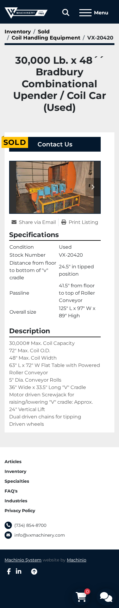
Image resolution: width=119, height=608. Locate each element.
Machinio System (23, 560)
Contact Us (55, 144)
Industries (16, 501)
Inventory (15, 471)
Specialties (17, 481)
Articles (13, 461)
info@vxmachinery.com (39, 535)
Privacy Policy (20, 510)
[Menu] (85, 13)
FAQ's (11, 491)
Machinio (76, 560)
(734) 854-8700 (30, 525)
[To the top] (34, 571)
